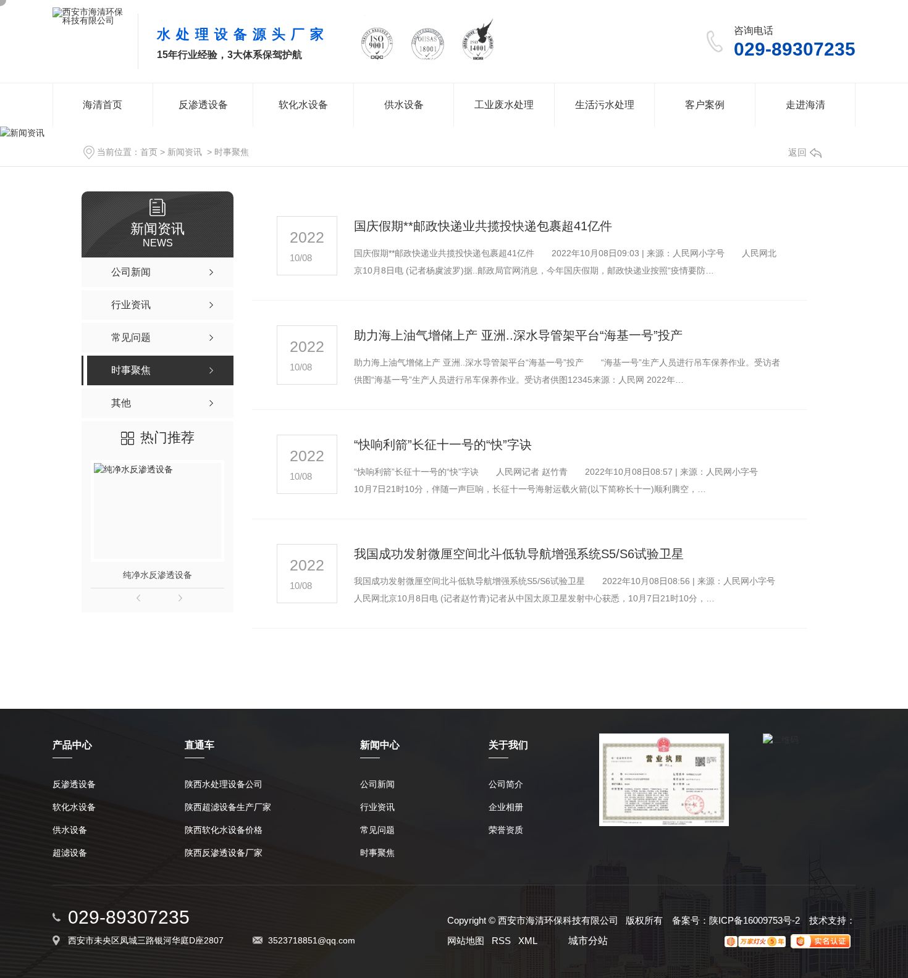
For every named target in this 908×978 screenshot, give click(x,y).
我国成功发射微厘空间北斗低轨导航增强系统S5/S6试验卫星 (519, 554)
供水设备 (404, 104)
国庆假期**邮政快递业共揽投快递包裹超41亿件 (483, 226)
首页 (149, 152)
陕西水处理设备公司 (224, 784)
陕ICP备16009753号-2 (754, 920)
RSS (501, 940)
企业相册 (506, 807)
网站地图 (465, 940)
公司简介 (506, 784)
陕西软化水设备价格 (224, 830)
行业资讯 (377, 807)
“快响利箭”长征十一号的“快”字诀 (443, 444)
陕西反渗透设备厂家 (224, 853)
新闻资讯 (184, 152)
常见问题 (377, 830)
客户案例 (705, 104)
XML (527, 940)
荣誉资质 (506, 830)
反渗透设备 (203, 104)
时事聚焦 (231, 152)
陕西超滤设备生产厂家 (228, 807)
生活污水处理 (604, 104)
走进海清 (805, 104)
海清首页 (102, 104)
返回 (797, 152)
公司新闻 (377, 784)
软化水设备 (303, 104)
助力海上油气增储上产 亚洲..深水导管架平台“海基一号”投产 (518, 335)
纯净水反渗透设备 (157, 575)
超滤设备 (70, 853)
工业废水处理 (504, 104)
